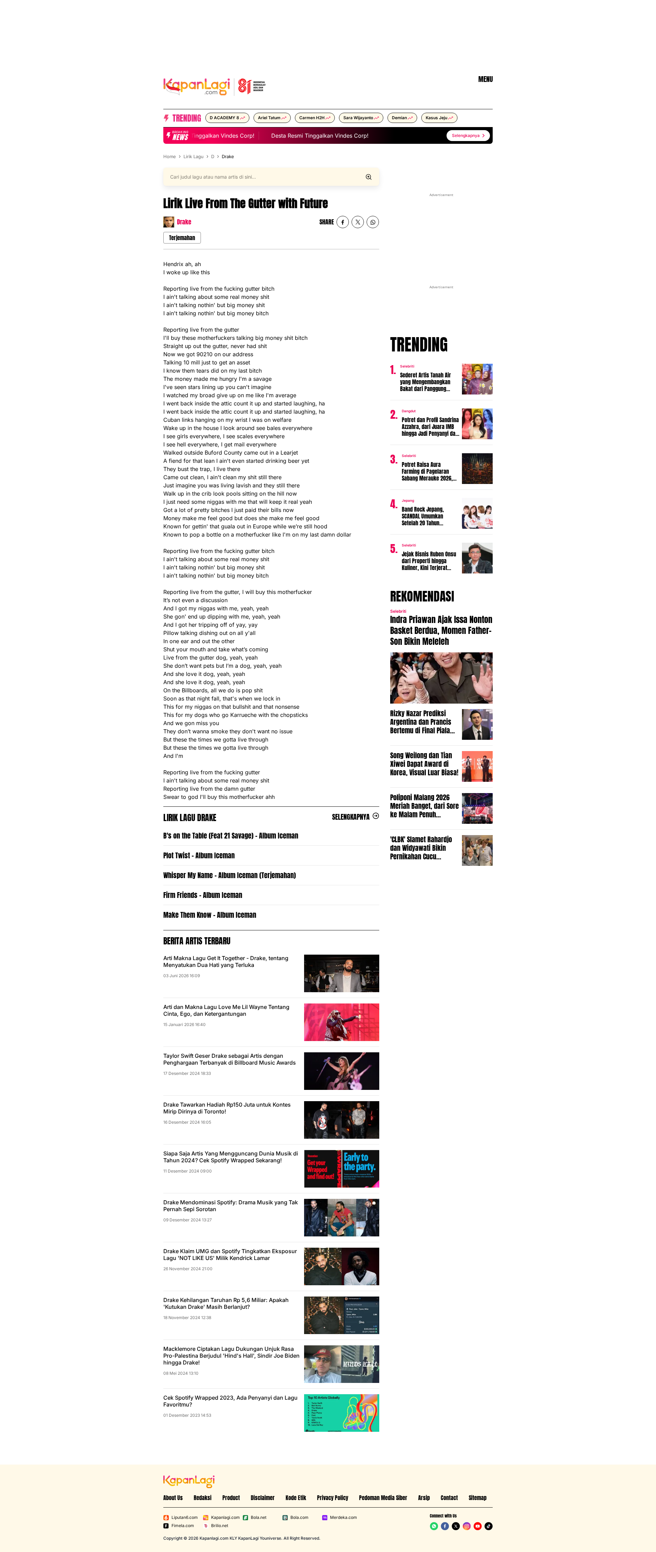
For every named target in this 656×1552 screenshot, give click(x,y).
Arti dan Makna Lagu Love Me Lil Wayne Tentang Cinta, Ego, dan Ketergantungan (226, 1010)
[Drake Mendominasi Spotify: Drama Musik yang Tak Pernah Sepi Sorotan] (341, 1217)
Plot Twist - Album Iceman (199, 855)
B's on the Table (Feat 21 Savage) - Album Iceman (230, 835)
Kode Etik (296, 1498)
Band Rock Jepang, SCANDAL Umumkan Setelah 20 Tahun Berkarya (423, 516)
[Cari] (369, 177)
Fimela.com (183, 1525)
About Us (173, 1498)
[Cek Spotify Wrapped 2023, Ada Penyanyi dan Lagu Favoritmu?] (341, 1413)
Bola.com (299, 1517)
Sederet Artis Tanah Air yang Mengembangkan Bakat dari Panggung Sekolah (425, 382)
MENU (485, 79)
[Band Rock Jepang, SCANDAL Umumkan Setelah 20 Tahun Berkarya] (477, 513)
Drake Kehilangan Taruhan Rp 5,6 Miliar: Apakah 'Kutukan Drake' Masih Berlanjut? (226, 1303)
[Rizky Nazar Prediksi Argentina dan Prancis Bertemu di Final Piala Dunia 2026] (477, 724)
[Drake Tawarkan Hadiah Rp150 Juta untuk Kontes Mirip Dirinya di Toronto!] (341, 1120)
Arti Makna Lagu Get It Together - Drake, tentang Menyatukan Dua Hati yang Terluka (225, 961)
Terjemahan (182, 238)
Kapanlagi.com (225, 1517)
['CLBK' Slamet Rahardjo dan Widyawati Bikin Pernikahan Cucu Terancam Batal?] (477, 850)
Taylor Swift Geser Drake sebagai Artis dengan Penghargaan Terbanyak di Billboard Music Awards (229, 1059)
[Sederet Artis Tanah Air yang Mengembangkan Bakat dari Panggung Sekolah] (477, 379)
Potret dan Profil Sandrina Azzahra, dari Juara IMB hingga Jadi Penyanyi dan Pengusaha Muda (430, 426)
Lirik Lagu (193, 156)
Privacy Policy (332, 1498)
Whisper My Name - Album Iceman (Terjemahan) (229, 875)
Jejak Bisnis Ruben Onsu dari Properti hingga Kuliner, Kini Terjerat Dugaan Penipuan (429, 561)
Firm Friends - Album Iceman (202, 895)
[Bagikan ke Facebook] (343, 222)
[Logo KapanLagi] (214, 86)
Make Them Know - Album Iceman (209, 915)
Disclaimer (263, 1498)
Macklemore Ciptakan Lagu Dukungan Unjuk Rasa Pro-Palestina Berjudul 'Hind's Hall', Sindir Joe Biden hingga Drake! (231, 1355)
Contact (449, 1498)
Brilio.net (219, 1525)
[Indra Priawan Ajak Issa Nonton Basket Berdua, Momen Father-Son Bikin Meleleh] (441, 678)
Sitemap (478, 1498)
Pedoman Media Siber (383, 1498)
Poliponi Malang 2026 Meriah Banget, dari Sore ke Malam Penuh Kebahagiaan (424, 806)
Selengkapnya (351, 817)
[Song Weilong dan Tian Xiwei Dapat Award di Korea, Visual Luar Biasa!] (477, 766)
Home (169, 156)
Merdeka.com (343, 1517)
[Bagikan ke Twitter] (358, 222)
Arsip (424, 1498)
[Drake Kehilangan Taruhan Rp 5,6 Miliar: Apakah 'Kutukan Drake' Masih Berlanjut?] (341, 1315)
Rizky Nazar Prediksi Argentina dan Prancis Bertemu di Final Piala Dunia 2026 (420, 722)
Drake (228, 156)
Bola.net (258, 1517)
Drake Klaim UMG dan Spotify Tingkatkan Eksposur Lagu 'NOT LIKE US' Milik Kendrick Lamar (230, 1254)
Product (231, 1498)
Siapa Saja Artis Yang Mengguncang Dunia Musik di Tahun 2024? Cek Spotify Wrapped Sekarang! (230, 1157)
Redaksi (202, 1498)
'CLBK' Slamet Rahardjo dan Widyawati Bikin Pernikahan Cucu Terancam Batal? (421, 848)
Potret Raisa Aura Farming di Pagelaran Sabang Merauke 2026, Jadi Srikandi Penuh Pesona (427, 471)
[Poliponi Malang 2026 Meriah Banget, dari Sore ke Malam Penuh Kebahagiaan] (477, 808)
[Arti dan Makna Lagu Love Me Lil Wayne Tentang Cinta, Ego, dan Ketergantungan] (341, 1022)
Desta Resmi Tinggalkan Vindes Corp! (196, 135)
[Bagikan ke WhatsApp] (373, 222)
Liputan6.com (185, 1517)
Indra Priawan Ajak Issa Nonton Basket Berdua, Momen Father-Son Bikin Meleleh (441, 630)
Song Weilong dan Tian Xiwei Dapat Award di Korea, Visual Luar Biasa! (424, 764)
